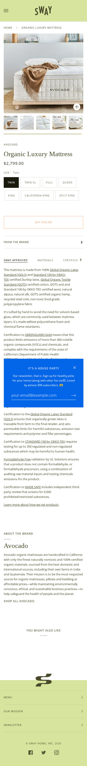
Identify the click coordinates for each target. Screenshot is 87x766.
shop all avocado (19, 601)
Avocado (11, 144)
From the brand (16, 242)
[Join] (70, 395)
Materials (45, 260)
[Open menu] (11, 10)
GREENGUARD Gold (38, 335)
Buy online (43, 222)
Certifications (74, 260)
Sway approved (16, 260)
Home (8, 27)
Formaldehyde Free (17, 459)
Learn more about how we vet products (31, 505)
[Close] (76, 365)
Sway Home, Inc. (41, 743)
